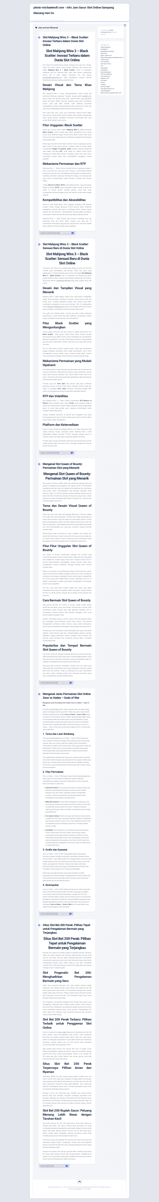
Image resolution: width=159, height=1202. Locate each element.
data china (104, 53)
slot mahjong (105, 61)
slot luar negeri (105, 86)
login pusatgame (106, 72)
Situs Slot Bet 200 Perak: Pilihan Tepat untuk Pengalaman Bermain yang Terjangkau (66, 928)
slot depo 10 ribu (106, 64)
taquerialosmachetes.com (65, 281)
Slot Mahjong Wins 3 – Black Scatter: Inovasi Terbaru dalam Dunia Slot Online (66, 41)
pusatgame (104, 49)
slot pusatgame (105, 90)
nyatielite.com (86, 96)
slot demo (104, 80)
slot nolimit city (105, 76)
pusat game (104, 68)
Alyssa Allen (56, 233)
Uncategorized (65, 233)
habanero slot (105, 78)
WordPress (78, 1189)
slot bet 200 (70, 514)
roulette (103, 84)
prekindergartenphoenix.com (52, 77)
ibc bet (103, 82)
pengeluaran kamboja (107, 51)
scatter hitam (105, 59)
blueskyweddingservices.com (58, 307)
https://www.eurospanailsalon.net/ (111, 93)
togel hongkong (105, 47)
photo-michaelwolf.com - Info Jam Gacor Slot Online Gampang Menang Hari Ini (73, 10)
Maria (52, 1166)
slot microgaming (106, 74)
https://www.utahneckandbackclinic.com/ (113, 57)
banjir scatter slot (106, 55)
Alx (89, 1189)
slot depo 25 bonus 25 (107, 88)
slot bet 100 (83, 483)
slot (102, 66)
